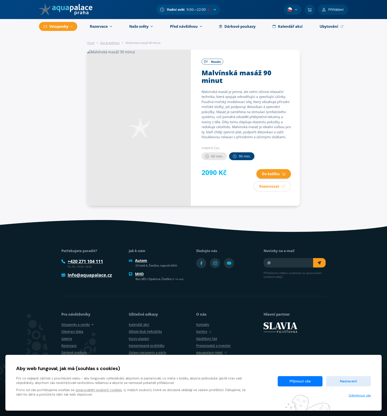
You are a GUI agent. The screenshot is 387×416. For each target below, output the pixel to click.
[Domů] (65, 9)
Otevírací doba (72, 331)
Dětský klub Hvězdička (145, 331)
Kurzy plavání (139, 338)
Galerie (66, 338)
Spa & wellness (110, 43)
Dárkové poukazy (74, 352)
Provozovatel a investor (213, 345)
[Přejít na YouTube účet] (229, 263)
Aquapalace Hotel (209, 352)
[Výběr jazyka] (292, 9)
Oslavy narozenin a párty (147, 352)
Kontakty (202, 324)
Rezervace (69, 345)
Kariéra (201, 331)
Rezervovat (269, 186)
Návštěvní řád (206, 338)
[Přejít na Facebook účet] (201, 263)
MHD (139, 274)
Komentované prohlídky (146, 345)
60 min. (217, 156)
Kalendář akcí (139, 324)
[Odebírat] (319, 262)
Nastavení (348, 381)
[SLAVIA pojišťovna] (280, 327)
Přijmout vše (300, 381)
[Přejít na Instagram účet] (215, 263)
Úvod (90, 43)
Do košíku (271, 173)
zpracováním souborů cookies (98, 390)
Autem (141, 260)
